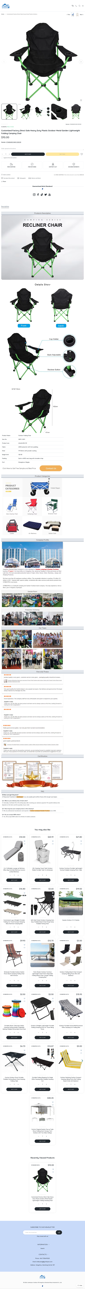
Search (42, 1248)
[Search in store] (79, 6)
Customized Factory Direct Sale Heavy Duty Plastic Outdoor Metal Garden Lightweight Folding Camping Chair (42, 1198)
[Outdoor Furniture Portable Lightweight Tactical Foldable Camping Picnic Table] (71, 851)
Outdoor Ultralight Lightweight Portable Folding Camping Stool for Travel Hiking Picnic (42, 1027)
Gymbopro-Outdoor (33, 1282)
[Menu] (83, 6)
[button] (81, 62)
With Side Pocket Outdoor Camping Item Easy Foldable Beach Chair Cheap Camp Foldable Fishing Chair (42, 921)
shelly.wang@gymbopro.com (44, 1261)
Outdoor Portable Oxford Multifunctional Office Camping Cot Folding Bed (70, 1026)
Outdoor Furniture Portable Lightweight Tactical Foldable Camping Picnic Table (70, 869)
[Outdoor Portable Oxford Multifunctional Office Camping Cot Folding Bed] (71, 1009)
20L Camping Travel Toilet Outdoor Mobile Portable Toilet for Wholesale (42, 869)
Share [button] (4, 181)
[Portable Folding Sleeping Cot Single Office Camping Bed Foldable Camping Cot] (42, 1060)
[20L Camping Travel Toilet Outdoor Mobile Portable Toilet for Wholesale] (42, 851)
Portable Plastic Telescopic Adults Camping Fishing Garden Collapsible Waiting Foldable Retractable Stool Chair (14, 1027)
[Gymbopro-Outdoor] (5, 5)
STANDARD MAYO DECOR (75, 124)
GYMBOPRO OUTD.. (7, 837)
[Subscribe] (59, 1232)
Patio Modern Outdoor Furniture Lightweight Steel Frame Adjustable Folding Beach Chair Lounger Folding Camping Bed (42, 974)
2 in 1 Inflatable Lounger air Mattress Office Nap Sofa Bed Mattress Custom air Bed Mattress (14, 870)
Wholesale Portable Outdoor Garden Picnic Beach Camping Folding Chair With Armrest (14, 973)
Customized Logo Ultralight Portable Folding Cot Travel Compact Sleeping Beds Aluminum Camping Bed (14, 921)
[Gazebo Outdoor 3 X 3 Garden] (71, 903)
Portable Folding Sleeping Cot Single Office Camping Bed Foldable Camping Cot (42, 1079)
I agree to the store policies (10, 157)
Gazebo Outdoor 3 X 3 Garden (70, 920)
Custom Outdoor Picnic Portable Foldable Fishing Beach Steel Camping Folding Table (14, 1079)
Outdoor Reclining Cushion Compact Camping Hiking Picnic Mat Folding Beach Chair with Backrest (70, 1079)
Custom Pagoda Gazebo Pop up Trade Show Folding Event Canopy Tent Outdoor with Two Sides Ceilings (42, 1131)
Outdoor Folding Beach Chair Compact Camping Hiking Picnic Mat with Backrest (71, 973)
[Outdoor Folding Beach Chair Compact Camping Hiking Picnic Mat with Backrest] (71, 955)
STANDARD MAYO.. (35, 1165)
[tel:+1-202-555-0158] (76, 6)
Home (2, 14)
